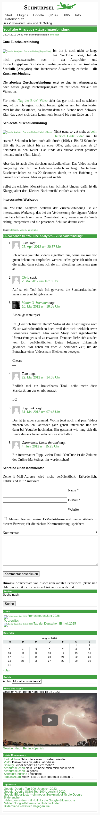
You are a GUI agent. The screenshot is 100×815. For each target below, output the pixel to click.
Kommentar (50, 533)
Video (23, 230)
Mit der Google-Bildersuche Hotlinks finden (32, 803)
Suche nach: (11, 594)
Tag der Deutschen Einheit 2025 (54, 623)
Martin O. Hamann (35, 303)
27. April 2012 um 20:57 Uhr (41, 247)
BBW (66, 15)
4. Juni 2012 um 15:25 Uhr (40, 446)
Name (73, 490)
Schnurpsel (40, 7)
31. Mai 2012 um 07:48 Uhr (41, 412)
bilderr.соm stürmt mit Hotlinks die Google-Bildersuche (39, 800)
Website (73, 509)
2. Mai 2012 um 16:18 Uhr (40, 281)
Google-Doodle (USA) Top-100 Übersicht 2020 (35, 791)
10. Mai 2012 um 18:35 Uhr (41, 306)
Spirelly (9, 765)
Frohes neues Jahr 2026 (43, 615)
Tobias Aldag (12, 776)
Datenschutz (14, 19)
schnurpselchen (14, 768)
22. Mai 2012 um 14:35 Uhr (41, 377)
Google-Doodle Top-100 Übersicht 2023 (30, 788)
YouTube (33, 230)
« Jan (6, 670)
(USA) (53, 15)
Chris (25, 277)
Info (78, 15)
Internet (54, 34)
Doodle (38, 15)
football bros (12, 759)
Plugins (22, 15)
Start (8, 15)
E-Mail (74, 500)
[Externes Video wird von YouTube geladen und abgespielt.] (50, 720)
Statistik (13, 230)
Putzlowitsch (12, 620)
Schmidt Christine (15, 773)
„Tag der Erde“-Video (32, 101)
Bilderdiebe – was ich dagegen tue (27, 806)
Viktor (7, 762)
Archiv (7, 681)
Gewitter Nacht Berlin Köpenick (23, 748)
